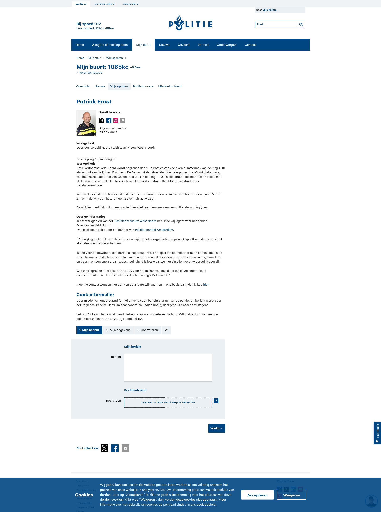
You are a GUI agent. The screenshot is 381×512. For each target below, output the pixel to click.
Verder (215, 428)
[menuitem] (79, 45)
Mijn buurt (143, 45)
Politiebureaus (143, 86)
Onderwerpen (227, 45)
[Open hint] (216, 400)
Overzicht (83, 86)
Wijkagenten (114, 58)
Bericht (116, 357)
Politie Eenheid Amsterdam (154, 230)
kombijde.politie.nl (104, 4)
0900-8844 (105, 28)
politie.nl (81, 4)
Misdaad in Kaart (170, 86)
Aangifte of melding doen (110, 45)
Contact (250, 45)
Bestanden (113, 400)
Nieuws (164, 45)
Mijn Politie (269, 10)
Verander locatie (90, 72)
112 (98, 23)
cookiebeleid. (206, 505)
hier (206, 284)
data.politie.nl (130, 4)
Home (80, 45)
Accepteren (257, 495)
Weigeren (291, 495)
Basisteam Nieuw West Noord (135, 221)
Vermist (203, 45)
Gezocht (184, 45)
